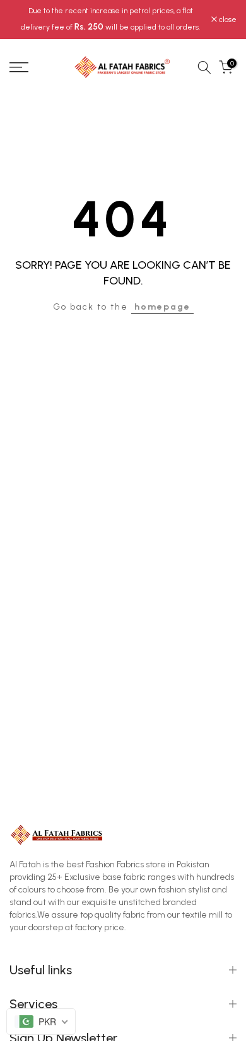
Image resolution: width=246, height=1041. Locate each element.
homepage (162, 306)
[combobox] (41, 1021)
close (227, 19)
